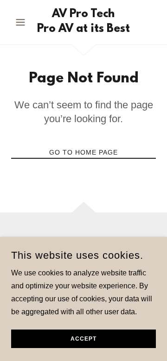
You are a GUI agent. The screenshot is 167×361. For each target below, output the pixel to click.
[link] (83, 22)
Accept (83, 339)
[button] (22, 22)
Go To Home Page (83, 152)
